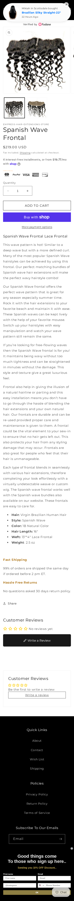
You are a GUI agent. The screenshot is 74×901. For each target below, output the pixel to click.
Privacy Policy (37, 794)
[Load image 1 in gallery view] (14, 108)
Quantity (9, 182)
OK (37, 892)
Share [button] (12, 603)
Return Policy (37, 803)
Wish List (37, 759)
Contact (37, 750)
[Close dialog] (72, 848)
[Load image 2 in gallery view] (37, 108)
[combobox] (41, 885)
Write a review (37, 695)
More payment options (37, 226)
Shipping (25, 152)
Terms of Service (37, 813)
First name (8, 874)
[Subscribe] (60, 839)
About (37, 740)
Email (40, 874)
